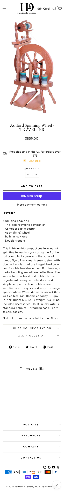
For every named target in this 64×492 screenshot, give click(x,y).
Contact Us (31, 457)
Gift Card (43, 8)
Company (31, 446)
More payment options (32, 204)
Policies (31, 424)
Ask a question (32, 335)
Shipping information (32, 328)
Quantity (32, 168)
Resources (31, 435)
